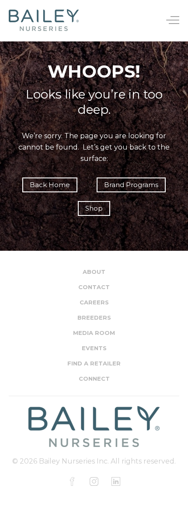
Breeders (94, 317)
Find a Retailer (94, 363)
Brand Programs (131, 185)
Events (94, 348)
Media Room (94, 332)
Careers (94, 302)
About (94, 271)
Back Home (50, 185)
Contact (94, 286)
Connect (94, 378)
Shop (94, 208)
